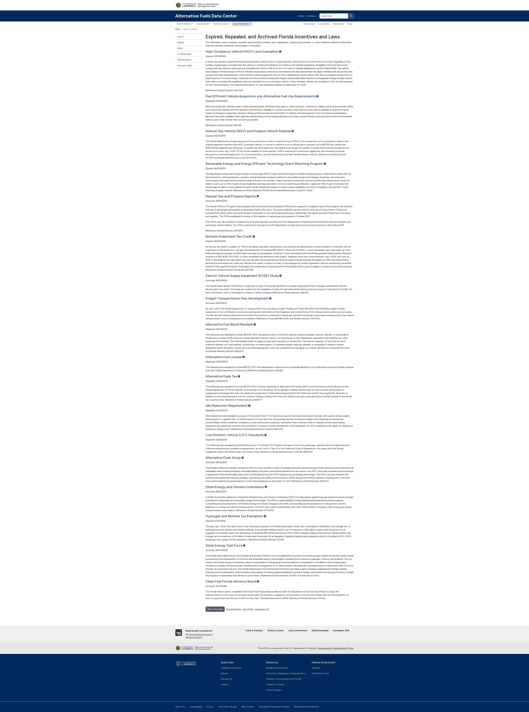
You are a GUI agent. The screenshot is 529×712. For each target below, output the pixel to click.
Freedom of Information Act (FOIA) (283, 679)
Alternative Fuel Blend (229, 324)
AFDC (177, 29)
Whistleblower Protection (306, 706)
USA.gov (316, 668)
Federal (180, 42)
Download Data (233, 609)
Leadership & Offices (231, 668)
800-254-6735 (195, 637)
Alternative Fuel (224, 357)
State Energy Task (224, 545)
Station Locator (221, 24)
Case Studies (324, 24)
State (179, 48)
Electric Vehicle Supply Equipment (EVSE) (242, 276)
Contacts (312, 16)
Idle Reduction (226, 406)
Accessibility (196, 706)
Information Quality (227, 706)
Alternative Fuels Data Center (206, 16)
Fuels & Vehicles (184, 24)
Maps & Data (309, 24)
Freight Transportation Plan (237, 298)
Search (180, 37)
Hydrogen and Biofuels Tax (234, 516)
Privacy (210, 706)
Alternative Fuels (221, 376)
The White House (320, 673)
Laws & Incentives (241, 24)
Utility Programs (184, 60)
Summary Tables (184, 65)
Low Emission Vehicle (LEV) (235, 435)
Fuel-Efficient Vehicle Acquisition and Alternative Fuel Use (260, 96)
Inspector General (275, 684)
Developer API (262, 609)
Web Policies (247, 706)
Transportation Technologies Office (335, 648)
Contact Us (226, 679)
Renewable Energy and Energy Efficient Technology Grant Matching (264, 164)
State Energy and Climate (235, 487)
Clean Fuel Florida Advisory (231, 581)
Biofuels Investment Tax (229, 236)
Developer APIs (341, 630)
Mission (224, 673)
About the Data (215, 609)
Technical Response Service (200, 634)
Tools (349, 24)
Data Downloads (320, 630)
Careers (224, 684)
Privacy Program (274, 690)
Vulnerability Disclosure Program (274, 706)
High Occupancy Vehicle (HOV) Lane (242, 51)
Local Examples (184, 54)
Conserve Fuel (202, 24)
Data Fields (248, 609)
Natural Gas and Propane (231, 196)
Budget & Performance (277, 668)
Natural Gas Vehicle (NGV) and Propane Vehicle (248, 131)
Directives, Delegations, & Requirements (285, 673)
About (301, 16)
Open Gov (180, 706)
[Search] (351, 16)
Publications (338, 24)
